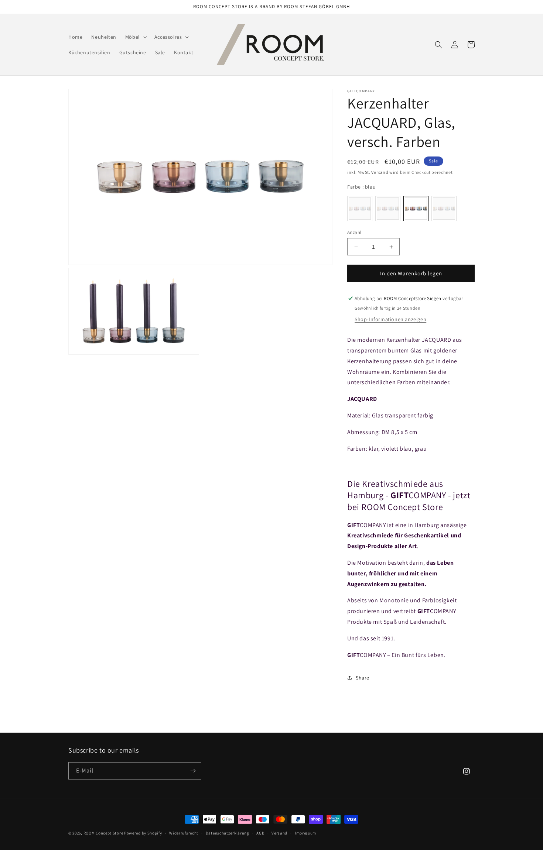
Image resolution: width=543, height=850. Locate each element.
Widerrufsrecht (183, 833)
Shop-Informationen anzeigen (390, 319)
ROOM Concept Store (103, 833)
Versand (379, 172)
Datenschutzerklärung (227, 833)
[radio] (359, 208)
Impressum (305, 833)
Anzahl (354, 232)
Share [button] (362, 677)
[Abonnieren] (193, 771)
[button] (135, 37)
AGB (260, 833)
